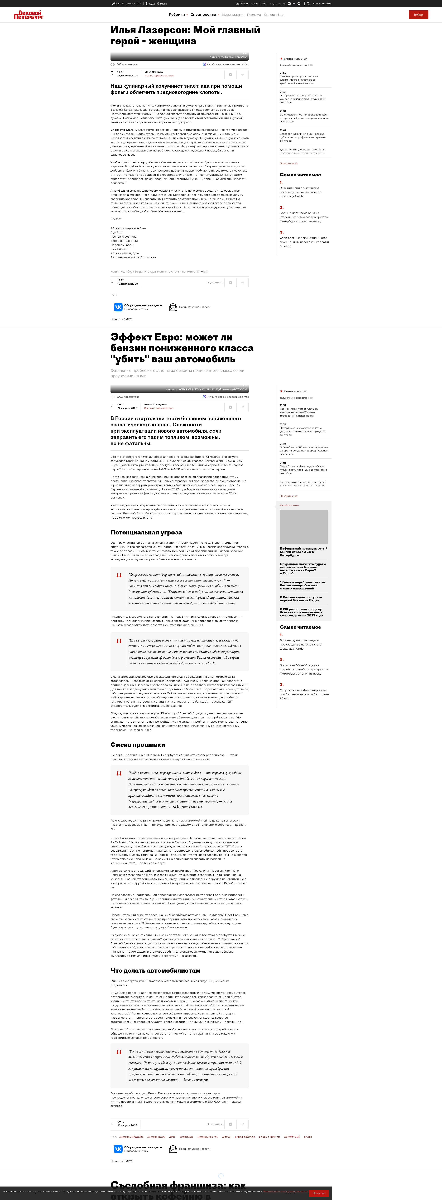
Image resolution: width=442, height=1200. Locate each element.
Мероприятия (233, 15)
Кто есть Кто (274, 15)
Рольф (179, 616)
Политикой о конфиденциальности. (286, 1191)
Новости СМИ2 (121, 319)
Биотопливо (186, 1137)
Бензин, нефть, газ (269, 1137)
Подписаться (249, 3)
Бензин (308, 1137)
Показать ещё (288, 163)
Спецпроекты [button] (204, 14)
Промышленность (208, 1137)
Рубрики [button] (177, 14)
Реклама (254, 15)
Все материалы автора (159, 75)
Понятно (319, 1193)
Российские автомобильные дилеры (196, 915)
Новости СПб (292, 1137)
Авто (172, 1137)
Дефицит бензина (245, 1137)
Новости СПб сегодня (131, 1137)
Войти (418, 14)
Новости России (156, 1137)
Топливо (226, 1137)
